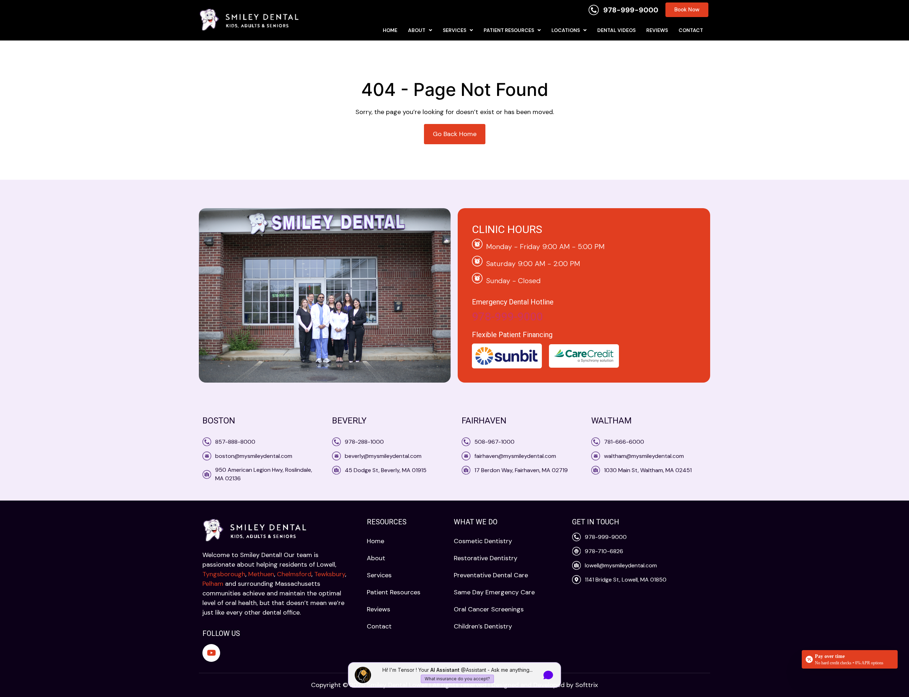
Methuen (261, 574)
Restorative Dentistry (485, 558)
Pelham (212, 583)
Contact (691, 30)
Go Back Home (455, 134)
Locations (565, 30)
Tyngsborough (223, 574)
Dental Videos (616, 30)
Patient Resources (509, 30)
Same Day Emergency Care (494, 592)
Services (454, 30)
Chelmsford (294, 574)
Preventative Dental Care (491, 575)
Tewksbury (329, 574)
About (416, 30)
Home (390, 30)
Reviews (657, 30)
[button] (420, 30)
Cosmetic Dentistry (483, 541)
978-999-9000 (507, 316)
